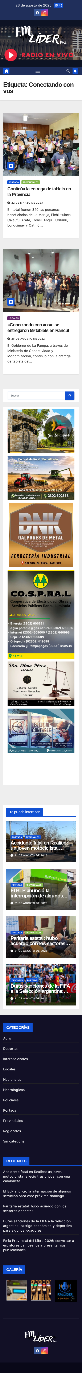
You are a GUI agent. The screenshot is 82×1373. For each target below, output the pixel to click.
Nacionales (12, 1079)
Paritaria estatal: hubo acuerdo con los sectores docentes (38, 943)
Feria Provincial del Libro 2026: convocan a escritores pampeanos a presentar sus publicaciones (38, 1245)
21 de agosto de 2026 (31, 855)
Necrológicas (14, 1090)
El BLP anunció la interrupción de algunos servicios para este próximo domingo (37, 1193)
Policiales (11, 1100)
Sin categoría (14, 1141)
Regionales (33, 837)
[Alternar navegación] (38, 71)
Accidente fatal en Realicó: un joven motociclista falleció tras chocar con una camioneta (36, 1176)
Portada (14, 182)
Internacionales (15, 1059)
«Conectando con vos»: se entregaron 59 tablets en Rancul (38, 327)
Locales (14, 318)
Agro (7, 1038)
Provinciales (30, 182)
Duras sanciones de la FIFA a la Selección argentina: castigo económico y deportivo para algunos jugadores (37, 1225)
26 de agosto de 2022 (28, 338)
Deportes (17, 980)
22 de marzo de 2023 (27, 202)
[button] (68, 71)
